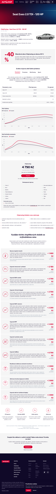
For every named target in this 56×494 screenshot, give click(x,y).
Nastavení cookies (5, 490)
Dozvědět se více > (50, 227)
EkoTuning (33, 72)
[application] (28, 120)
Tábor (29, 477)
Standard (17, 72)
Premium (25, 72)
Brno (36, 463)
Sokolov (37, 475)
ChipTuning (21, 1)
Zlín (36, 477)
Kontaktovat (28, 446)
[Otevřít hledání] (44, 1)
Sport (39, 72)
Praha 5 (29, 463)
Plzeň (29, 475)
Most (29, 473)
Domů (16, 1)
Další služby (41, 2)
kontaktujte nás (33, 205)
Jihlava (37, 468)
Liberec (29, 471)
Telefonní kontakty (46, 468)
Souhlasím (28, 490)
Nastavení (34, 490)
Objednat (28, 175)
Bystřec (29, 465)
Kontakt (15, 476)
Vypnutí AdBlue (26, 2)
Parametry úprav (32, 2)
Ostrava (37, 473)
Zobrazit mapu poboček (28, 449)
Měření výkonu (37, 2)
